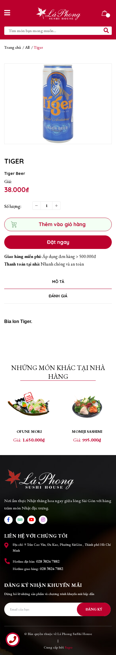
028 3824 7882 (47, 561)
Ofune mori (29, 431)
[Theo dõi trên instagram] (43, 520)
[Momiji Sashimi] (87, 407)
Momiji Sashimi (87, 431)
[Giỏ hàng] (105, 12)
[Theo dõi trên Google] (20, 520)
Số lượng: (12, 206)
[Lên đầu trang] (106, 628)
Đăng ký (94, 609)
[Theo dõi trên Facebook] (8, 520)
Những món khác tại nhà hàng (58, 372)
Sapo (68, 647)
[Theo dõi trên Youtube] (31, 520)
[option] (58, 103)
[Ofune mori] (29, 407)
